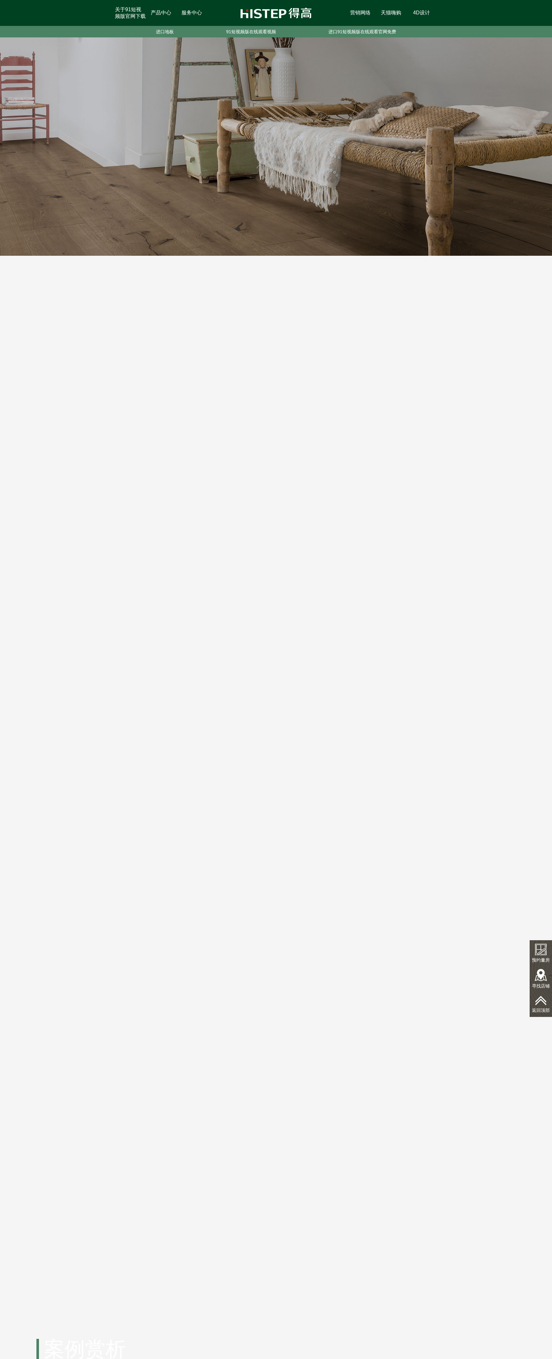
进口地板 (165, 31)
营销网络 (360, 12)
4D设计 (421, 12)
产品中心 (161, 12)
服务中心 (191, 12)
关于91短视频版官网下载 (130, 13)
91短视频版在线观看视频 (251, 31)
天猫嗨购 (391, 12)
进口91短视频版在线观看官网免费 (362, 31)
